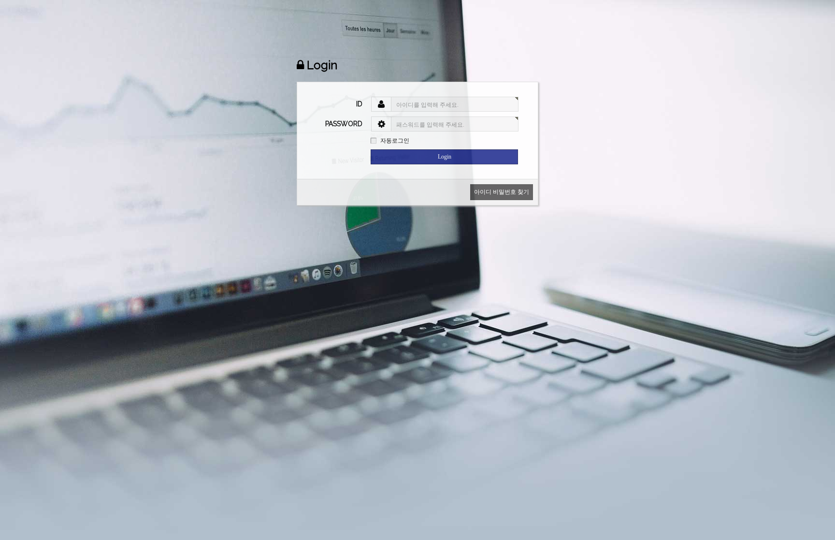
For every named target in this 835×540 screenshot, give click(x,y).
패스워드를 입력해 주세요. (430, 124)
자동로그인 (394, 140)
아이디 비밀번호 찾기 (501, 192)
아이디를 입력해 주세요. (427, 105)
